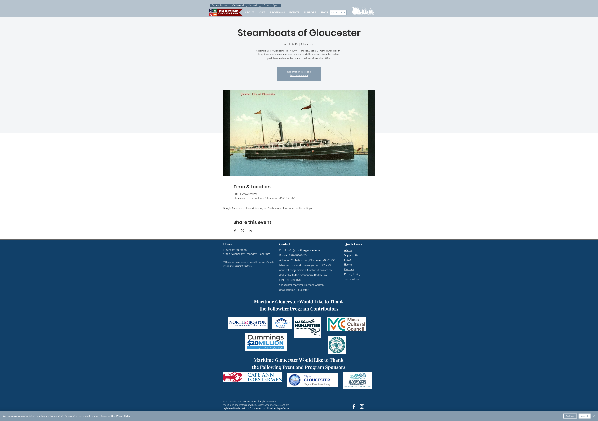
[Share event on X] (242, 230)
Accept (584, 416)
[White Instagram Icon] (362, 406)
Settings (570, 416)
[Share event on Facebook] (234, 230)
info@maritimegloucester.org (305, 250)
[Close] (594, 416)
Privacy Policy (352, 274)
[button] (249, 12)
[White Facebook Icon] (354, 406)
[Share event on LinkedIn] (250, 230)
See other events (299, 75)
